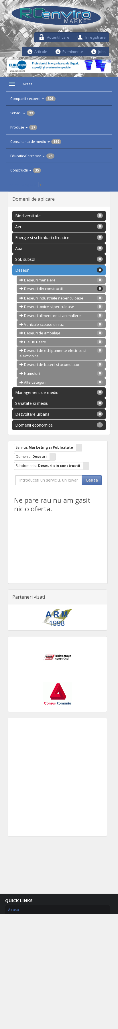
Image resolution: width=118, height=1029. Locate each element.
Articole (40, 51)
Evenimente (72, 51)
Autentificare (57, 37)
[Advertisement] (59, 777)
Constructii (24, 170)
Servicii (21, 113)
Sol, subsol (58, 259)
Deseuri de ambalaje (62, 333)
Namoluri (62, 373)
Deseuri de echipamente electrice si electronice (60, 353)
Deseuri (58, 270)
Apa (58, 248)
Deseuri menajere (62, 280)
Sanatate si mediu (58, 403)
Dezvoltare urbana (58, 414)
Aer (58, 226)
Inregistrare (95, 37)
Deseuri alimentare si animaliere (62, 315)
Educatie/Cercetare (31, 155)
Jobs (102, 51)
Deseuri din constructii (62, 288)
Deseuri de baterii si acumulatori (62, 364)
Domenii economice (58, 425)
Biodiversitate (58, 215)
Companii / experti (32, 98)
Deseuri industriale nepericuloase (62, 298)
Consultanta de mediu (34, 141)
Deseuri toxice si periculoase (62, 306)
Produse (22, 127)
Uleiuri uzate (62, 341)
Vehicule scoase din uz (62, 324)
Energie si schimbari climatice (58, 237)
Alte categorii (62, 382)
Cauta (92, 480)
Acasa (27, 84)
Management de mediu (58, 392)
